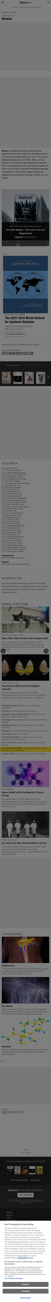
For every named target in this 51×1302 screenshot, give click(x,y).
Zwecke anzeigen (25, 1298)
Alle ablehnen (25, 1291)
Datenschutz (22, 1258)
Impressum (30, 1258)
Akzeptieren (25, 1284)
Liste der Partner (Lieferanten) (14, 1278)
